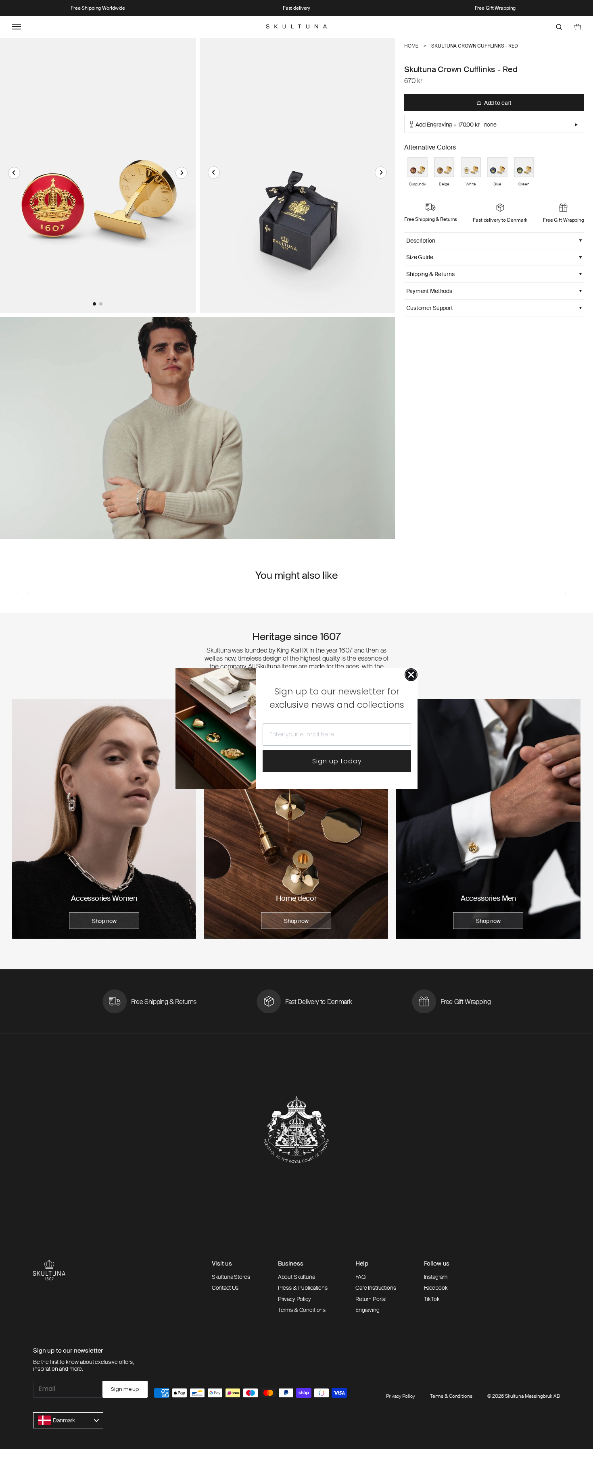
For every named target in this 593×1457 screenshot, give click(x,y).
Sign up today (337, 761)
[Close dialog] (411, 674)
